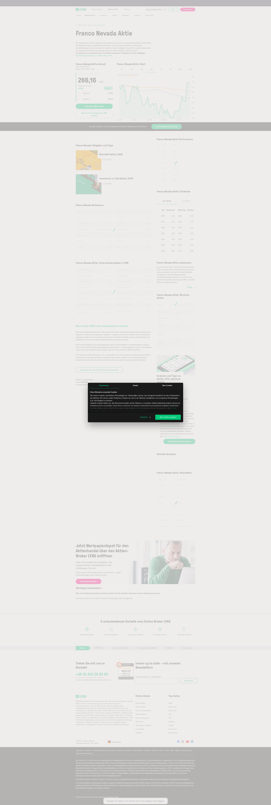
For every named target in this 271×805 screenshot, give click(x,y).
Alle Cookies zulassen (168, 417)
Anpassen (144, 417)
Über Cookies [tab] (167, 385)
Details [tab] (135, 385)
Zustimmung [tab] (104, 385)
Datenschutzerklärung (138, 411)
